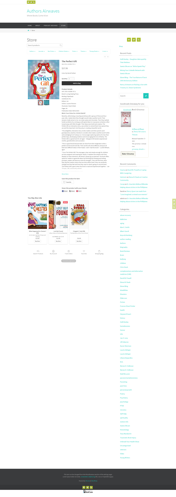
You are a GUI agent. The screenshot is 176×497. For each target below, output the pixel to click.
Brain (122, 255)
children (123, 263)
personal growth (126, 390)
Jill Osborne (124, 342)
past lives (123, 386)
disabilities (124, 290)
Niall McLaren (125, 374)
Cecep (122, 184)
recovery (123, 410)
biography (123, 247)
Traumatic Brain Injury (128, 438)
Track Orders (69, 254)
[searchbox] (45, 45)
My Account (53, 254)
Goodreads (127, 109)
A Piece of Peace (138, 129)
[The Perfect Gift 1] (46, 102)
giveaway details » (138, 149)
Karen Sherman (125, 346)
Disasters (123, 294)
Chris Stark (124, 267)
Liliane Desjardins (126, 358)
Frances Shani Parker (127, 306)
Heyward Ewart (125, 314)
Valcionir (123, 177)
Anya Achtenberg (126, 235)
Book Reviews (125, 251)
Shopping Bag (99, 254)
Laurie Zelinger (125, 350)
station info (124, 422)
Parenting (123, 382)
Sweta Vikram (125, 426)
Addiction (123, 219)
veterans (123, 449)
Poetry (122, 394)
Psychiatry (124, 398)
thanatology (124, 430)
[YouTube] (28, 2)
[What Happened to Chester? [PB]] (37, 214)
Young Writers (125, 458)
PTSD (122, 406)
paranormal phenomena (129, 378)
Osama (122, 170)
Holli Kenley (124, 322)
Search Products (38, 254)
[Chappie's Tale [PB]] (79, 214)
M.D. (121, 362)
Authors (123, 243)
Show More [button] (65, 174)
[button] (105, 51)
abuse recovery (125, 215)
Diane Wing (124, 286)
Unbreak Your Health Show (129, 441)
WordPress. (94, 481)
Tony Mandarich (125, 434)
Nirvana (87, 481)
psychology (124, 402)
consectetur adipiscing (88, 477)
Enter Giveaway (128, 153)
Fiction (122, 302)
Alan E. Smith (124, 227)
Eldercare (123, 298)
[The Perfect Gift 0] (40, 102)
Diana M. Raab (125, 282)
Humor (122, 330)
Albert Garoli (124, 231)
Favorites (84, 254)
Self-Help (123, 414)
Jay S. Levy (124, 338)
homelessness (125, 326)
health (122, 310)
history (122, 318)
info (121, 334)
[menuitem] (105, 56)
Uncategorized (125, 445)
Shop (121, 46)
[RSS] (33, 2)
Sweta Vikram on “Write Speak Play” (133, 66)
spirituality (124, 418)
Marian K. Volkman (126, 366)
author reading (125, 239)
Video (122, 454)
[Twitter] (31, 2)
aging (122, 223)
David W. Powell (125, 278)
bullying (123, 259)
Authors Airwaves (43, 11)
